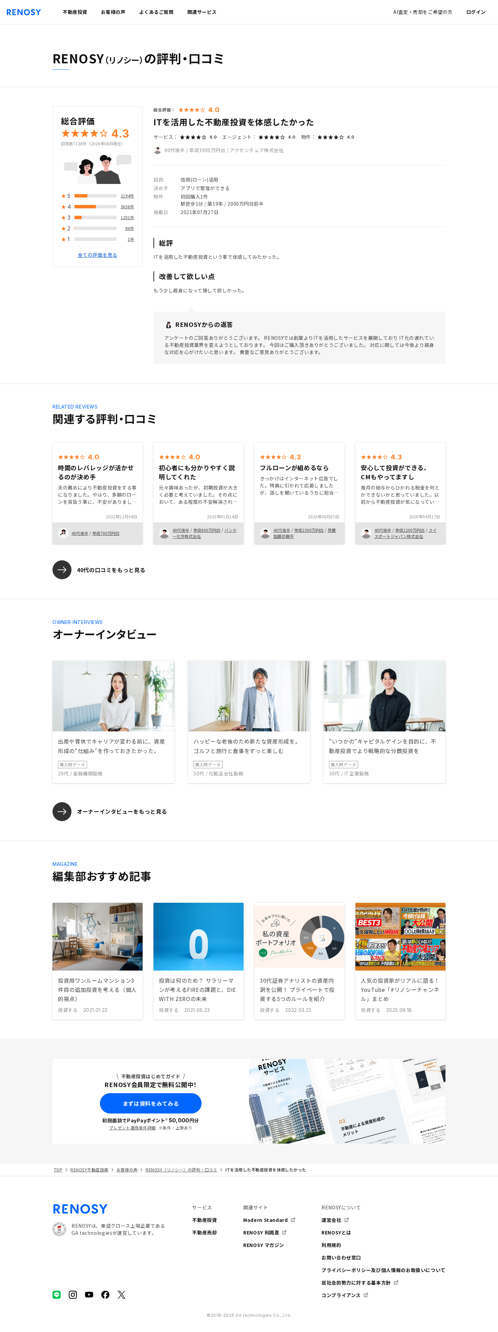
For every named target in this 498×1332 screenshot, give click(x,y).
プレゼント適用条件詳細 (132, 1127)
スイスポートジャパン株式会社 (405, 533)
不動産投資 (204, 1219)
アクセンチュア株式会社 (257, 150)
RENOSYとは (336, 1232)
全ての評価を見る (97, 255)
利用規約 (331, 1245)
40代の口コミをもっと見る (111, 570)
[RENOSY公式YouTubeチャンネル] (89, 1295)
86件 (129, 228)
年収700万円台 (106, 533)
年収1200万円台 (410, 530)
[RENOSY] (109, 1209)
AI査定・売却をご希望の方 (422, 11)
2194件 (127, 196)
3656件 (127, 207)
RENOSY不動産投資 (89, 1169)
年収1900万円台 (207, 150)
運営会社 (331, 1219)
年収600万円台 (207, 530)
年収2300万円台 (309, 530)
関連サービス (202, 11)
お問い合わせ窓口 (341, 1257)
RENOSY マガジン (263, 1245)
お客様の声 (127, 1169)
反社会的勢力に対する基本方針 (356, 1282)
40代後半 (174, 150)
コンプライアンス (341, 1295)
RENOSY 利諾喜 (261, 1232)
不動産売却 (204, 1232)
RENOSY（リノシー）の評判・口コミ (181, 1169)
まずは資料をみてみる (151, 1103)
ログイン (476, 11)
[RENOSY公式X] (122, 1295)
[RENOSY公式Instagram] (73, 1295)
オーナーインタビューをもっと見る (122, 811)
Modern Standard (265, 1219)
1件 (131, 239)
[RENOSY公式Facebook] (105, 1295)
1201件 (127, 218)
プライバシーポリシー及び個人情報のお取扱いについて (383, 1270)
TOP (58, 1169)
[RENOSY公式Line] (57, 1295)
